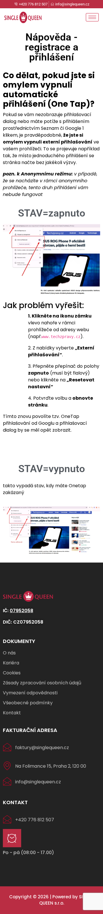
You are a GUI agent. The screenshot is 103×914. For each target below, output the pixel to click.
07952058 (21, 610)
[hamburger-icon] (92, 17)
